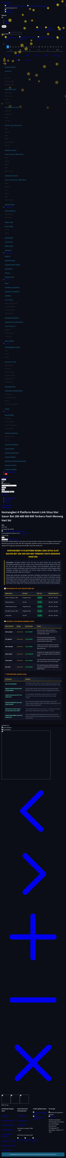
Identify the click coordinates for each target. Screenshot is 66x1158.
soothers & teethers (12, 291)
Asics (7, 60)
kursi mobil (9, 226)
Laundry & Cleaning (10, 397)
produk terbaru (10, 67)
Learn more (24, 533)
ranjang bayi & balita (12, 265)
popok (7, 409)
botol (7, 283)
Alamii (36, 55)
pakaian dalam (9, 171)
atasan (6, 129)
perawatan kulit (9, 365)
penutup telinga (9, 84)
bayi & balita (9, 415)
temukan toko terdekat (9, 1145)
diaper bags (9, 246)
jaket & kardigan (9, 142)
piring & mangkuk (10, 310)
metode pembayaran (8, 1120)
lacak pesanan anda (8, 1129)
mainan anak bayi (11, 433)
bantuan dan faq (22, 1120)
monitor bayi (9, 277)
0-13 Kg (7, 229)
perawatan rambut (10, 375)
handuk (7, 354)
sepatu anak (8, 114)
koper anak (9, 222)
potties (7, 357)
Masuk (3, 479)
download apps (21, 6)
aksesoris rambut (9, 81)
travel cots (8, 242)
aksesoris (7, 145)
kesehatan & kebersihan (14, 391)
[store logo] (15, 34)
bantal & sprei (10, 260)
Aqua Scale (56, 55)
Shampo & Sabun (9, 372)
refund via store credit (8, 1141)
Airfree (27, 55)
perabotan (8, 269)
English (7, 23)
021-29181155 (21, 1125)
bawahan (7, 132)
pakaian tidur (8, 92)
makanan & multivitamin (14, 322)
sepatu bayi (8, 111)
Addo (8, 55)
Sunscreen (8, 368)
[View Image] (6, 1103)
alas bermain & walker (11, 425)
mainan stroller (9, 428)
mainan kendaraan (12, 453)
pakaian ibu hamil (11, 176)
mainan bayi (8, 418)
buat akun (8, 500)
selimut (7, 256)
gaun (6, 135)
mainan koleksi (10, 457)
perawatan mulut (9, 378)
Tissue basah (8, 394)
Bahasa (7, 21)
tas (5, 74)
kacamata (7, 78)
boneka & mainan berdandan (15, 461)
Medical (7, 401)
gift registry (43, 6)
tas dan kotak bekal (10, 306)
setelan (7, 139)
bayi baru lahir (9, 214)
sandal (6, 117)
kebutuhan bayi (10, 89)
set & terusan (8, 96)
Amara (46, 55)
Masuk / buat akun (10, 498)
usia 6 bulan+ (8, 217)
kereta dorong (10, 211)
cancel (3, 487)
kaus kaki (7, 121)
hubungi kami (21, 1116)
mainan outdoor (11, 465)
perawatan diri (9, 382)
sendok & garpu (9, 313)
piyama (7, 99)
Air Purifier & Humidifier (11, 404)
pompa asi (7, 329)
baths (6, 350)
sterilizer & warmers (12, 287)
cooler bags (8, 336)
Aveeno (18, 60)
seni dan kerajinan (11, 444)
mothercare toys (9, 436)
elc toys (7, 440)
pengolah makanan (12, 318)
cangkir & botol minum (11, 303)
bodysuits (7, 102)
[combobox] (9, 485)
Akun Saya (5, 477)
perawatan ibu (10, 387)
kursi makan (9, 341)
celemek (8, 296)
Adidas (18, 55)
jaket (6, 167)
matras (7, 273)
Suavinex (28, 60)
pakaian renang (10, 150)
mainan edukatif (9, 422)
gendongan (9, 238)
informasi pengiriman (8, 1125)
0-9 (57, 50)
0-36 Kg (7, 233)
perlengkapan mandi (12, 347)
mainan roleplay (11, 469)
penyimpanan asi (9, 333)
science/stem (9, 449)
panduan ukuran (7, 1150)
